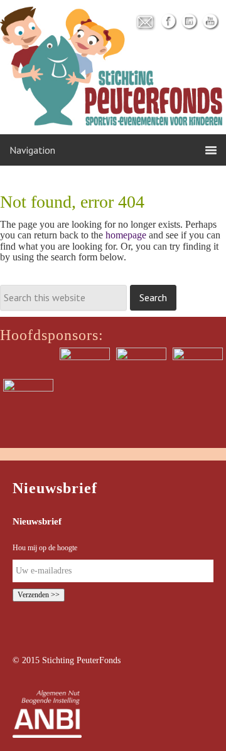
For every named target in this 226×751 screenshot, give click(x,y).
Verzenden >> (39, 594)
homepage (125, 235)
